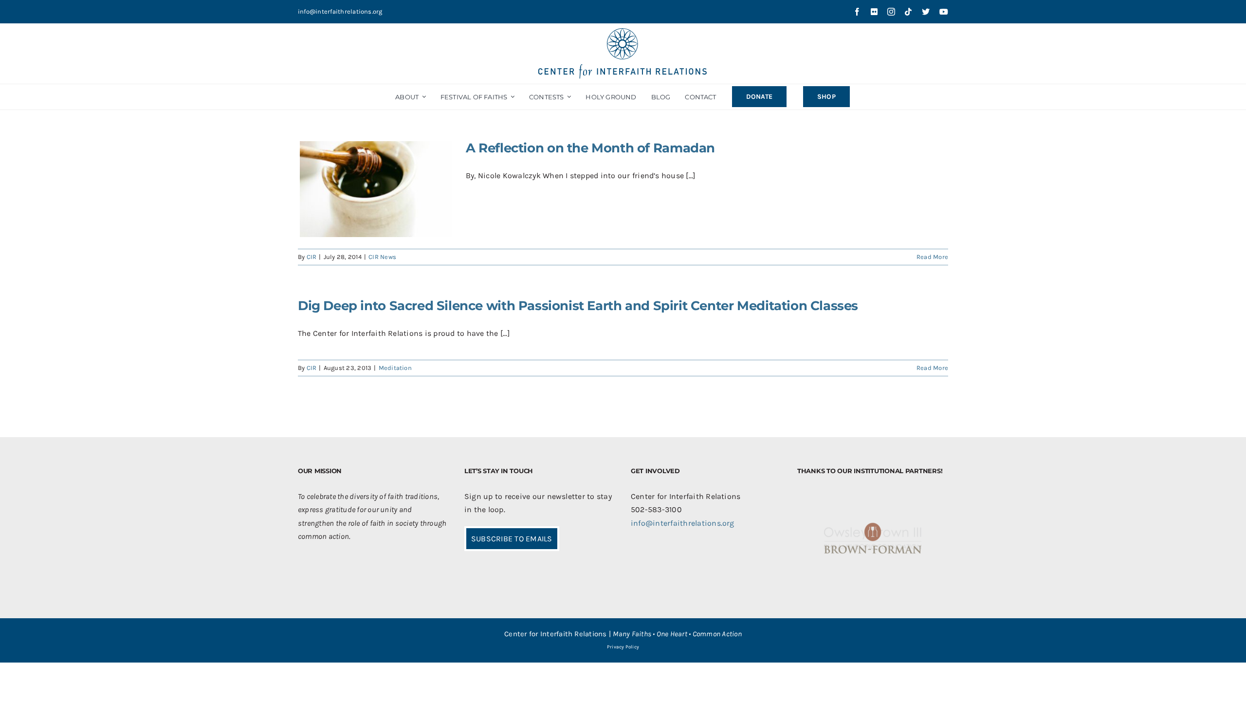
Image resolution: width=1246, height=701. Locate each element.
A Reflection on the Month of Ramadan (590, 148)
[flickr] (874, 12)
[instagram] (891, 12)
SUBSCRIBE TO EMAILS (511, 538)
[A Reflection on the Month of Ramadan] (376, 189)
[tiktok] (908, 12)
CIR (312, 256)
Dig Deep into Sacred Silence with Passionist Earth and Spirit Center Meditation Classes (578, 306)
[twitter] (926, 12)
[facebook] (857, 12)
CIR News (382, 256)
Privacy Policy (623, 647)
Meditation (395, 367)
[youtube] (943, 12)
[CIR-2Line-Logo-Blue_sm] (623, 32)
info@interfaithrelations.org (340, 11)
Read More (932, 256)
